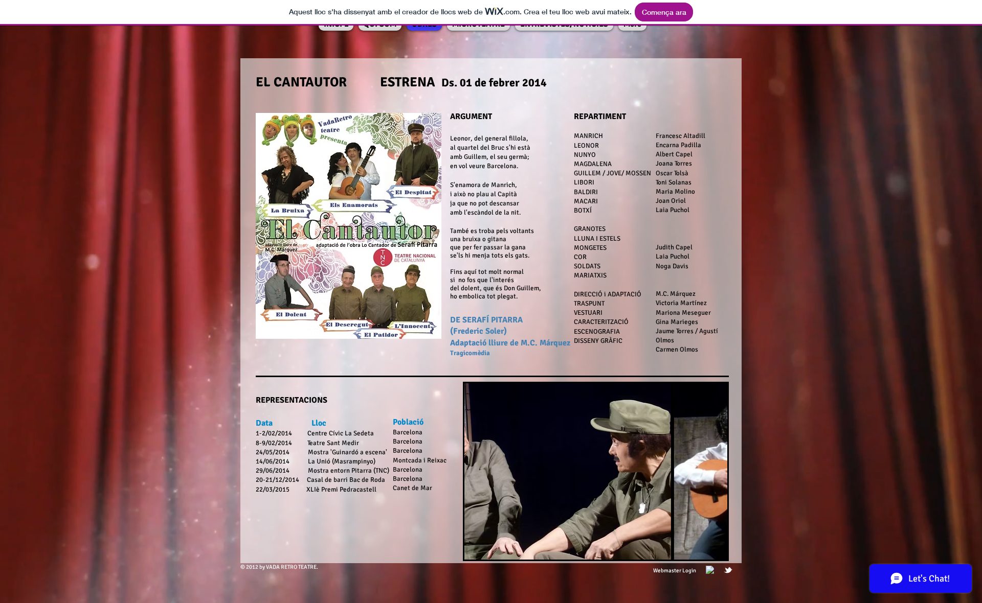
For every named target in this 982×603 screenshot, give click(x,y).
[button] (596, 471)
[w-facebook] (710, 570)
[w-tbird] (728, 570)
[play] (702, 550)
